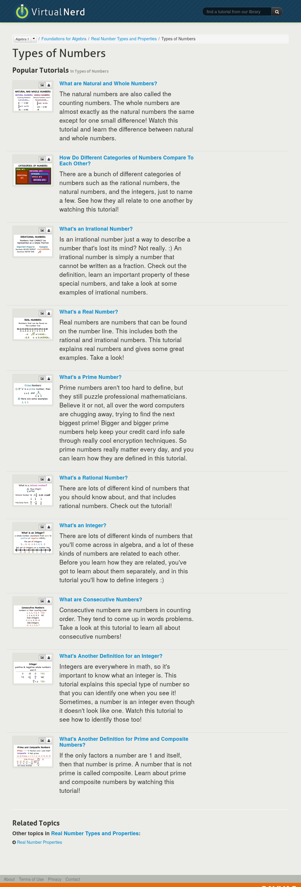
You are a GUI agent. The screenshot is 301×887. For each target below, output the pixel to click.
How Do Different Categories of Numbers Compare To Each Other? (126, 160)
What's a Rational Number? (93, 477)
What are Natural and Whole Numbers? (108, 83)
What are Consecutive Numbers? (100, 599)
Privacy (54, 879)
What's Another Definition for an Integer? (111, 655)
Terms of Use (31, 879)
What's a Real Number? (88, 311)
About (9, 879)
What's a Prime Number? (90, 376)
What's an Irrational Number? (96, 228)
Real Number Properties (39, 842)
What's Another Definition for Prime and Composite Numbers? (123, 741)
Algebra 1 (22, 39)
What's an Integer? (82, 525)
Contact (73, 879)
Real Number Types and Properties (124, 38)
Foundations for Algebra (63, 38)
